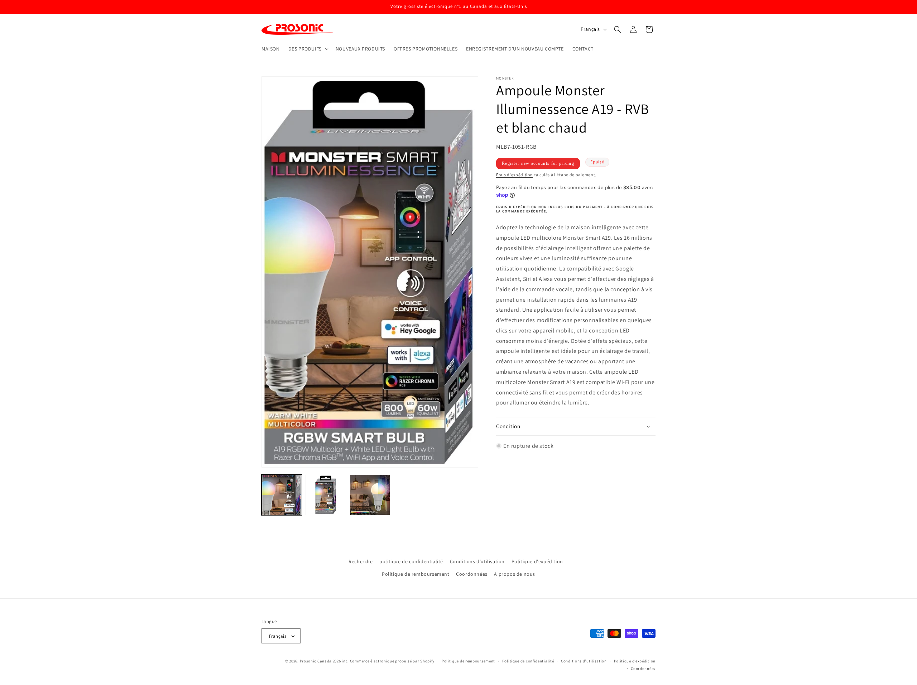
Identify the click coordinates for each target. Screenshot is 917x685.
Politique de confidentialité (528, 661)
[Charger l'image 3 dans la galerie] (370, 495)
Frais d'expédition (514, 174)
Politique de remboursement (416, 574)
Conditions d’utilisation (584, 661)
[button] (307, 48)
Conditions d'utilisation (477, 561)
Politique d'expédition (537, 561)
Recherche (361, 561)
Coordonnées (472, 574)
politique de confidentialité (411, 561)
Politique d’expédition (635, 661)
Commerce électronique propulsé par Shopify (392, 661)
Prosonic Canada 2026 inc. (324, 661)
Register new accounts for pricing (538, 163)
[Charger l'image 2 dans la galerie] (326, 495)
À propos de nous (514, 574)
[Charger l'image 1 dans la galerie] (281, 495)
